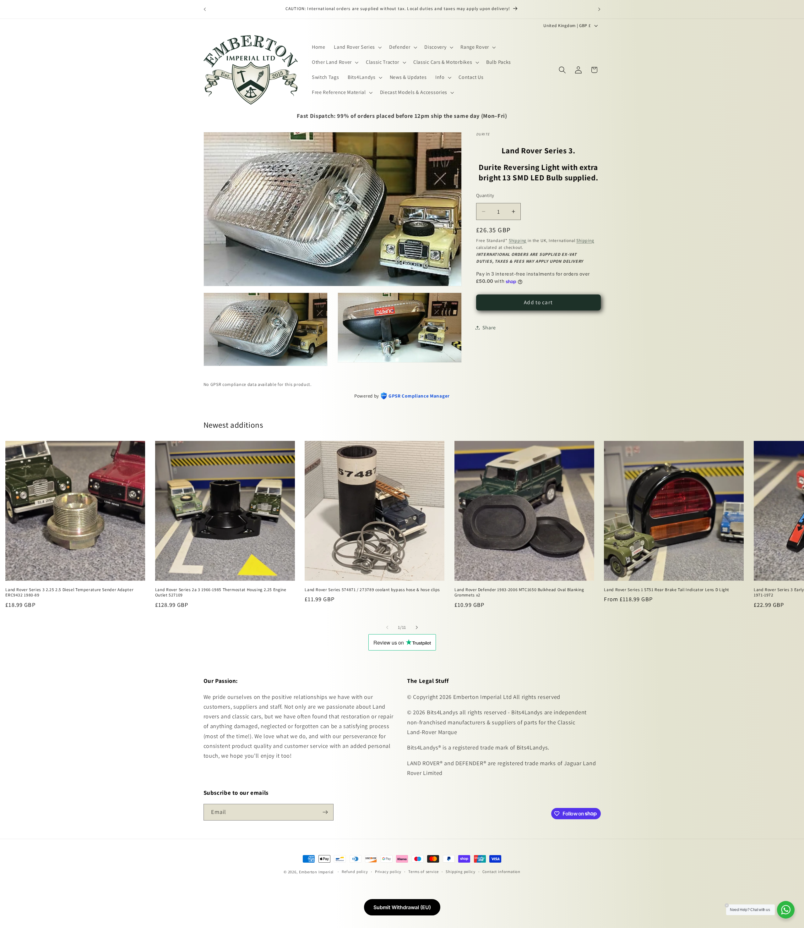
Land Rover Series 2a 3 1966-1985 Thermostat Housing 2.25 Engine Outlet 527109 (220, 592)
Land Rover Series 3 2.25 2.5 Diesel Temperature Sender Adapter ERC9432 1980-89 (69, 592)
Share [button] (489, 327)
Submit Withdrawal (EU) (402, 907)
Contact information (501, 871)
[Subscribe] (325, 812)
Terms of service (423, 871)
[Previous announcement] (205, 9)
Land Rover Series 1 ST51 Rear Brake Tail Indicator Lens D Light (666, 589)
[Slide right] (417, 627)
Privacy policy (388, 871)
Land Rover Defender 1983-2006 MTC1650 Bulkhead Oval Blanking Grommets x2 (519, 592)
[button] (357, 47)
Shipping (517, 240)
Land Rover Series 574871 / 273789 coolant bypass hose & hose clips (372, 589)
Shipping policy (460, 871)
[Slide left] (387, 627)
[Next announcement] (599, 9)
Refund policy (355, 871)
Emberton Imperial (316, 872)
